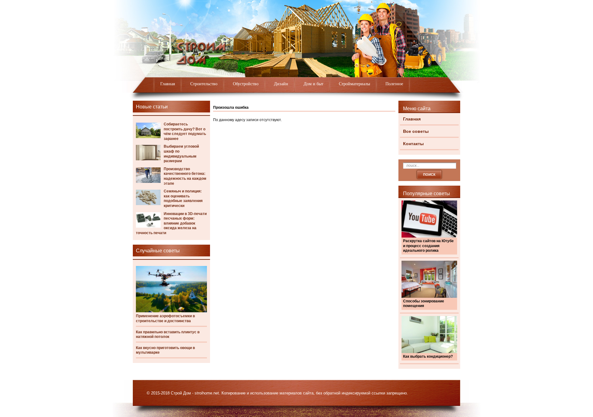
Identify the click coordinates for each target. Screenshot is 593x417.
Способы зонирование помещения (423, 303)
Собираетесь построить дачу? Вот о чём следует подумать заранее (185, 131)
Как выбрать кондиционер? (428, 356)
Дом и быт (313, 84)
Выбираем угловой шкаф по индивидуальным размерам (181, 153)
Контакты (413, 143)
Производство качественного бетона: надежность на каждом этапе (185, 176)
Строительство (203, 84)
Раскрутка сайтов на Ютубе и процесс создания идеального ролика (428, 246)
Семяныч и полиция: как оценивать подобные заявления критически (183, 198)
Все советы (416, 131)
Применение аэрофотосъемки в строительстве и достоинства (165, 318)
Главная (167, 84)
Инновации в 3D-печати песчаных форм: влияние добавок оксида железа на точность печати (171, 223)
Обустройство (246, 84)
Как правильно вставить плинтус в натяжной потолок (168, 334)
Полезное (394, 84)
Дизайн (281, 84)
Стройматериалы (354, 84)
